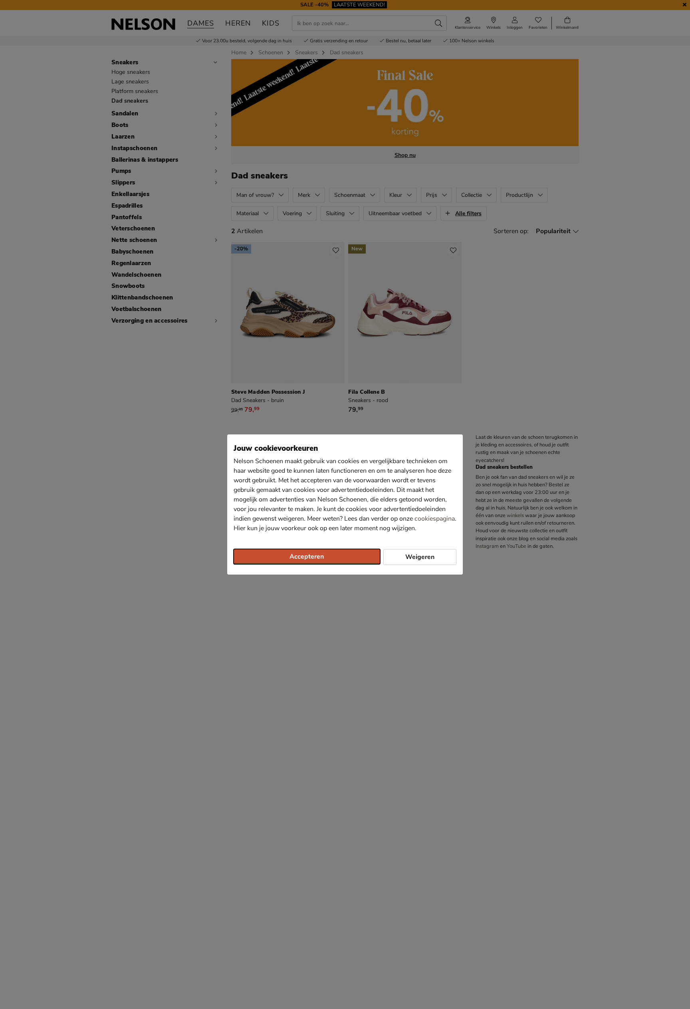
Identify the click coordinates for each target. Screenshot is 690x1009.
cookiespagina (434, 518)
